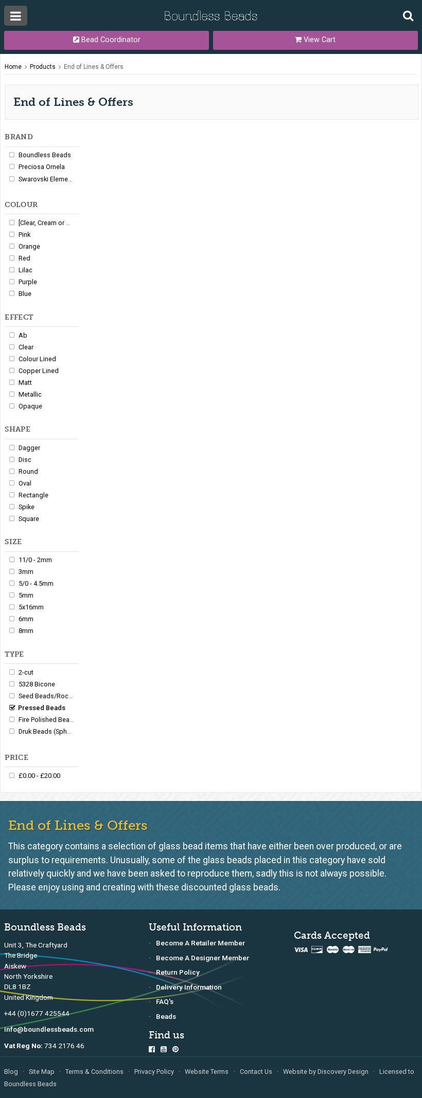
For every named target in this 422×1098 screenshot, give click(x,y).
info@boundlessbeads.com (49, 1029)
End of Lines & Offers (94, 66)
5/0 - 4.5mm (36, 583)
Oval (25, 483)
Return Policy (178, 972)
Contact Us (256, 1071)
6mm (26, 619)
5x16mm (31, 607)
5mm (26, 595)
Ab (23, 335)
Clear (26, 347)
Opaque (30, 406)
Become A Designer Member (202, 958)
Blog (11, 1071)
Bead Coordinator (109, 39)
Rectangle (33, 495)
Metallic (30, 394)
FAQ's (164, 1001)
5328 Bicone (37, 684)
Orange (29, 246)
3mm (26, 571)
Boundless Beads (45, 155)
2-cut (26, 672)
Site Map (42, 1071)
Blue (25, 293)
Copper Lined (39, 371)
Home (13, 66)
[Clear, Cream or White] (51, 223)
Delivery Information (189, 987)
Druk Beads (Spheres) (50, 731)
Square (29, 519)
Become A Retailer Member (200, 943)
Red (24, 258)
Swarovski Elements (48, 179)
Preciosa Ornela (42, 167)
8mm (26, 631)
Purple (28, 282)
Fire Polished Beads (48, 719)
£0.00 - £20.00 (39, 775)
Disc (25, 459)
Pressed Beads (41, 708)
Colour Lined (37, 359)
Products (43, 66)
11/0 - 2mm (35, 560)
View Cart (319, 39)
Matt (25, 382)
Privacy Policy (154, 1071)
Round (28, 471)
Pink (24, 234)
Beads (166, 1016)
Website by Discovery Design (325, 1071)
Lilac (25, 270)
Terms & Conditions (94, 1071)
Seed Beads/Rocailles (51, 696)
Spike (26, 507)
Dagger (29, 448)
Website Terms (206, 1071)
